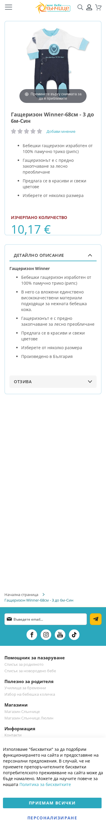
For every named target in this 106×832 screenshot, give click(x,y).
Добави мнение (61, 131)
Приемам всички (52, 803)
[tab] (53, 255)
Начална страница (21, 594)
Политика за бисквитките (45, 784)
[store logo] (52, 7)
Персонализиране (52, 818)
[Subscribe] (96, 619)
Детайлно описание (39, 255)
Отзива (23, 381)
